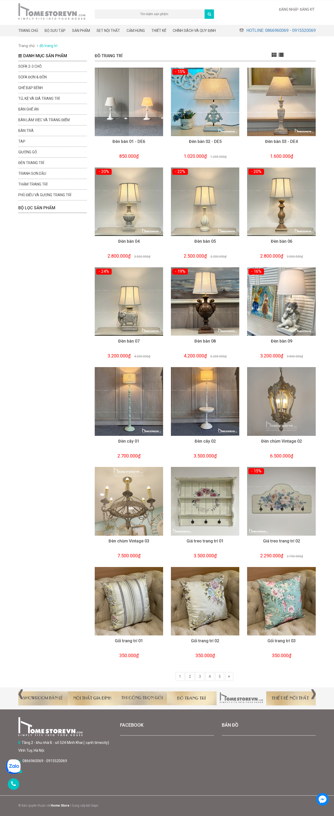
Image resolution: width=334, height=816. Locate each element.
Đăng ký (307, 9)
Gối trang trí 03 (281, 640)
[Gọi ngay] (13, 784)
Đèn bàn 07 (129, 341)
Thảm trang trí (32, 184)
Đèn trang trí (31, 163)
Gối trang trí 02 (205, 640)
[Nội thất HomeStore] (65, 726)
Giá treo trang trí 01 (205, 541)
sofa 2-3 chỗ (30, 66)
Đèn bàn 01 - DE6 (128, 141)
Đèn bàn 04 (129, 241)
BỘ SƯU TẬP (55, 30)
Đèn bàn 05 (205, 241)
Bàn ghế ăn (28, 109)
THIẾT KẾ (158, 30)
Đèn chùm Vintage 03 (129, 541)
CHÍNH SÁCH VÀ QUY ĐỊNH (194, 30)
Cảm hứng (136, 30)
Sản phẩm (81, 30)
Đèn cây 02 (205, 441)
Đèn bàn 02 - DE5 (205, 141)
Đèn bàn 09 (281, 341)
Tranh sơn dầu (32, 173)
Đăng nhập (289, 9)
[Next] (229, 676)
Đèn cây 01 (128, 441)
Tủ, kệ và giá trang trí (39, 98)
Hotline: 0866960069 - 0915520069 (281, 30)
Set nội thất (108, 30)
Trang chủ (28, 30)
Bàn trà (26, 131)
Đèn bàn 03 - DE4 (281, 141)
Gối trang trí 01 (129, 640)
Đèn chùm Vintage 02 (281, 441)
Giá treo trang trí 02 (281, 541)
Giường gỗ (27, 152)
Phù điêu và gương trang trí (44, 195)
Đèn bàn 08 (205, 341)
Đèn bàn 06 (281, 241)
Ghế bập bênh (30, 88)
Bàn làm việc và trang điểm (44, 120)
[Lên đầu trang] (322, 784)
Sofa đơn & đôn (32, 77)
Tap (21, 141)
